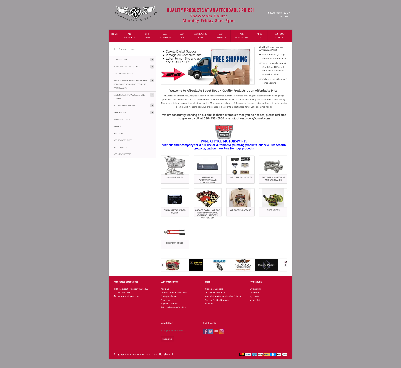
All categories (165, 35)
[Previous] (162, 265)
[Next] (285, 265)
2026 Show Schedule (215, 292)
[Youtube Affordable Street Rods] (216, 331)
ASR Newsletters (241, 35)
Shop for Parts (122, 59)
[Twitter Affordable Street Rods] (210, 331)
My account (255, 288)
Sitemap (209, 303)
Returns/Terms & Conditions (174, 307)
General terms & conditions (174, 292)
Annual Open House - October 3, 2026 (223, 296)
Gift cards (147, 35)
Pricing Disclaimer (169, 296)
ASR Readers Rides (200, 35)
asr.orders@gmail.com (128, 296)
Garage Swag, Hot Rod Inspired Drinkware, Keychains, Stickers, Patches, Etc (130, 84)
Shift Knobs (120, 112)
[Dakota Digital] (266, 265)
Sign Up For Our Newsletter (218, 300)
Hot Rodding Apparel (125, 105)
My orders (254, 292)
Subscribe (167, 338)
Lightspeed (168, 354)
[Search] (114, 49)
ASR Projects (221, 35)
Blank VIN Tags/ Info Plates (128, 66)
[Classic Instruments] (243, 265)
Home (114, 33)
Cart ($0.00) (276, 12)
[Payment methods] (242, 354)
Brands (117, 126)
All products (129, 35)
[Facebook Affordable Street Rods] (205, 331)
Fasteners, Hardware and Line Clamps (129, 96)
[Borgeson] (219, 265)
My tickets (254, 296)
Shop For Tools (122, 119)
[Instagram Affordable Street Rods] (221, 331)
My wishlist (255, 300)
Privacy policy (167, 300)
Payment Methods (169, 303)
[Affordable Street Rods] (185, 15)
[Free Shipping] (207, 66)
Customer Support (280, 35)
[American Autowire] (196, 265)
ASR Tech (182, 35)
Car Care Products (124, 73)
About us (260, 35)
